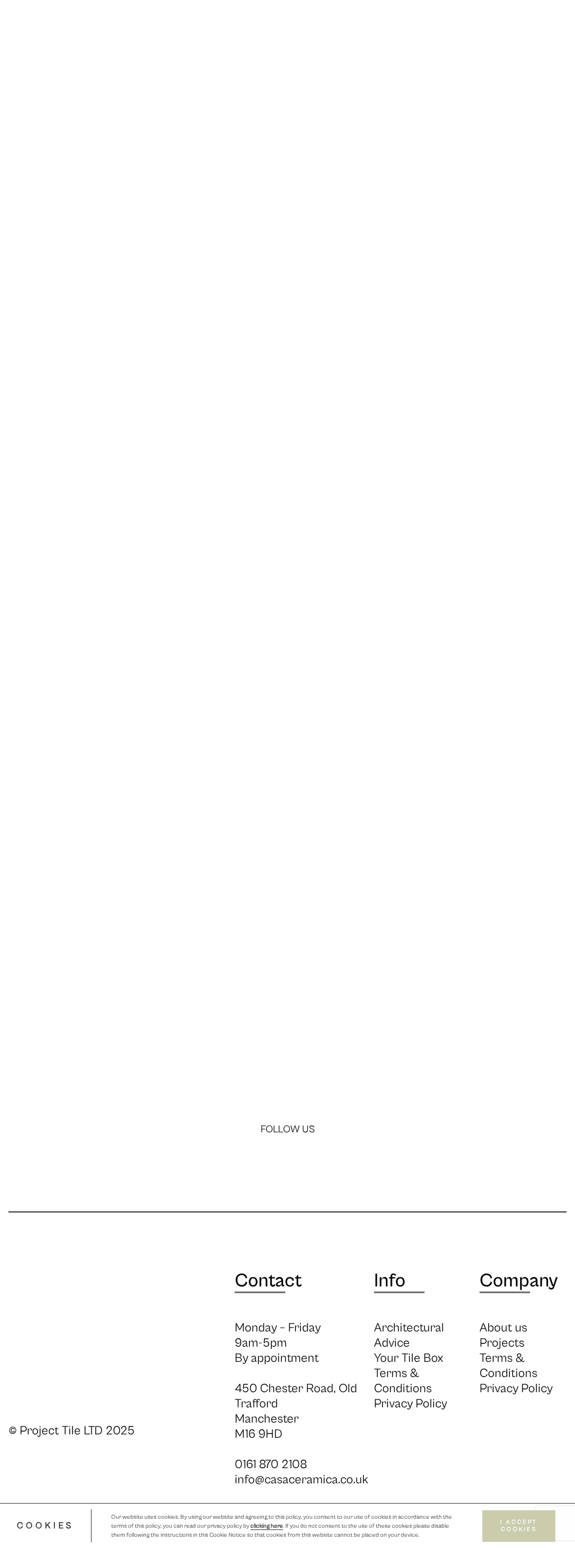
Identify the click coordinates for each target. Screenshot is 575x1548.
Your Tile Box (408, 1358)
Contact (268, 1281)
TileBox (549, 89)
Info (224, 89)
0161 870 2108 (271, 1464)
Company (519, 1281)
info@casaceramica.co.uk (301, 1480)
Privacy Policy (410, 1404)
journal (381, 89)
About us (503, 1328)
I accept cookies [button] (518, 1526)
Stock (259, 89)
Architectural (318, 89)
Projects (433, 89)
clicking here (266, 1526)
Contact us (492, 89)
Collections (176, 89)
